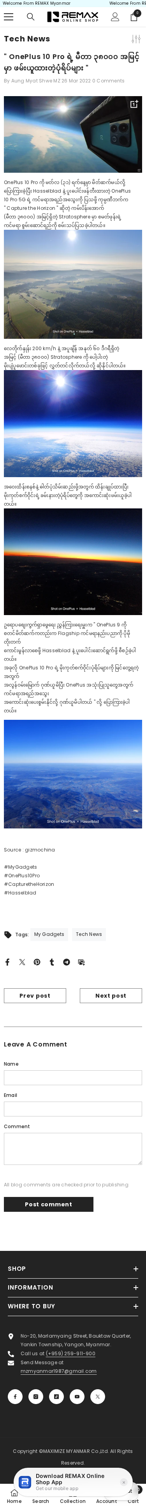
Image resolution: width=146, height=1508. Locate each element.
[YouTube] (77, 1396)
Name (11, 1064)
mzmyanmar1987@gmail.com (59, 1371)
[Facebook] (7, 961)
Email (10, 1095)
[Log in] (115, 17)
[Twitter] (22, 961)
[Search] (30, 16)
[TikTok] (56, 1396)
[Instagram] (35, 1396)
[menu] (8, 16)
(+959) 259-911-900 (70, 1353)
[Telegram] (66, 961)
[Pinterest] (36, 961)
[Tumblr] (51, 961)
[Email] (81, 961)
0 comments (108, 80)
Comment (17, 1126)
